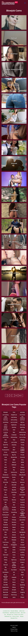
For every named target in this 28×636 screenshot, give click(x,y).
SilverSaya (14, 53)
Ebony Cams (15, 616)
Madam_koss (14, 195)
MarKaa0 (14, 38)
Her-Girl (14, 257)
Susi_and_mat (14, 179)
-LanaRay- (14, 101)
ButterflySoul (14, 320)
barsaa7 (14, 383)
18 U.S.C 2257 (14, 625)
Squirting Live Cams (15, 612)
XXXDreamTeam (14, 85)
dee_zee (14, 367)
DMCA (14, 627)
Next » (20, 395)
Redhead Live (8, 616)
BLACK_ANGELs (14, 273)
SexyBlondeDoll (14, 351)
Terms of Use (14, 631)
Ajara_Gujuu (14, 132)
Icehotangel (14, 210)
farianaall (14, 163)
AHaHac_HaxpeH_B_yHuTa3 (14, 69)
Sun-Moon (14, 226)
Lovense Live (6, 611)
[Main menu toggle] (25, 3)
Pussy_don (14, 148)
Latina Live (21, 611)
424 (16, 395)
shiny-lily (14, 116)
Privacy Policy (14, 629)
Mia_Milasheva (14, 242)
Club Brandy (6, 612)
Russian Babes (14, 611)
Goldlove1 (14, 336)
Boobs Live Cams (18, 614)
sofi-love (14, 289)
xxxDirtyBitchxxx (14, 22)
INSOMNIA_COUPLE (14, 304)
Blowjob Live (10, 614)
